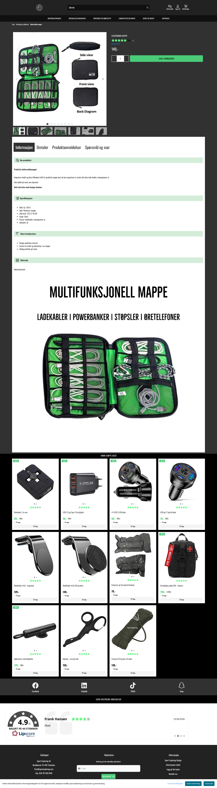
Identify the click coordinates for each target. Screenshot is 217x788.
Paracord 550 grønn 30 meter (122, 658)
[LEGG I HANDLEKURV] (166, 58)
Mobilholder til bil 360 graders (73, 585)
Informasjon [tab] (24, 147)
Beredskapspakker (54, 18)
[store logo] (39, 7)
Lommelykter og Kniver (127, 18)
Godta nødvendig (193, 784)
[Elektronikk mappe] (59, 79)
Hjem (13, 24)
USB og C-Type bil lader (168, 512)
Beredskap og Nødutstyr (102, 18)
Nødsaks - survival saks (70, 658)
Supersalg (165, 18)
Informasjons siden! (173, 764)
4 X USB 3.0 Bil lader (119, 512)
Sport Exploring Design (173, 760)
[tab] (47, 124)
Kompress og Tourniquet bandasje (123, 584)
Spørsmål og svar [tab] (97, 147)
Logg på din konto (173, 769)
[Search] (147, 7)
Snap (181, 691)
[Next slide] (103, 79)
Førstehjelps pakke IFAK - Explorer (171, 585)
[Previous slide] (17, 79)
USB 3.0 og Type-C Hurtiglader (73, 512)
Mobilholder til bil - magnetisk (24, 585)
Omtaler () (116, 43)
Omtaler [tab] (42, 147)
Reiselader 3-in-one (20, 512)
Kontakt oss (173, 773)
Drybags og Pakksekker (77, 18)
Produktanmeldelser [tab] (66, 147)
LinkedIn (84, 691)
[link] (96, 724)
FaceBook (35, 691)
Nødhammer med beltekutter (23, 658)
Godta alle (209, 784)
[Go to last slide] (17, 131)
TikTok (133, 691)
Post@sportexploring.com (43, 769)
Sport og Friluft (148, 18)
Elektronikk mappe (36, 24)
